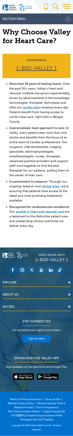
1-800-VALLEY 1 (36, 68)
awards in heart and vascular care (40, 211)
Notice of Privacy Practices (25, 399)
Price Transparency (47, 407)
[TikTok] (60, 270)
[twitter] (32, 270)
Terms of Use (52, 399)
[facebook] (12, 270)
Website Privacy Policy (21, 403)
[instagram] (22, 270)
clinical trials (50, 186)
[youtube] (41, 270)
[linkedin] (51, 270)
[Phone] (46, 8)
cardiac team (32, 107)
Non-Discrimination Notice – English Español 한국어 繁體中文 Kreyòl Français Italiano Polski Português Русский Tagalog (36, 415)
